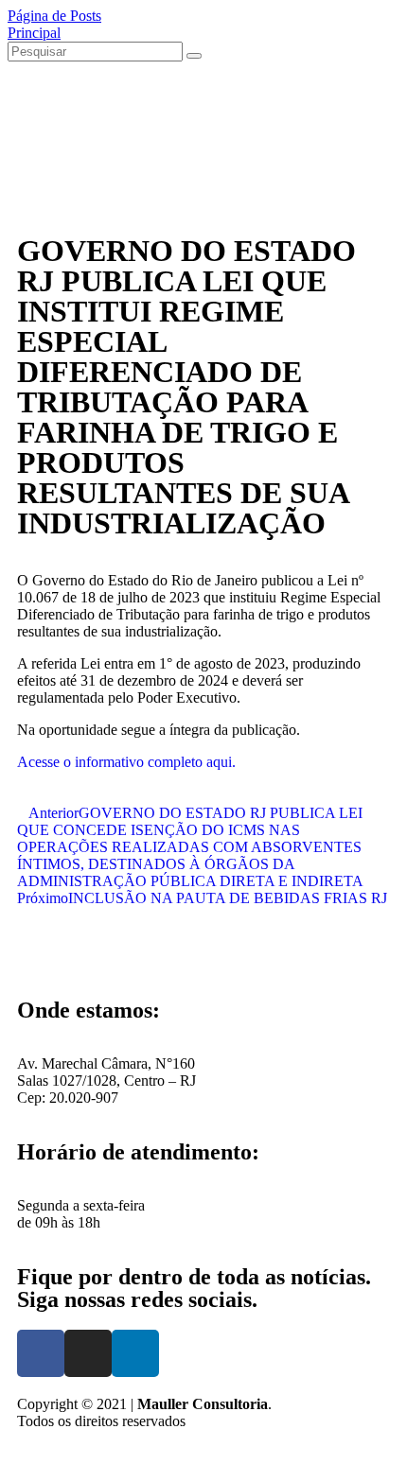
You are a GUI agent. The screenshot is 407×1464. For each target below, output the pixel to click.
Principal (34, 33)
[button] (48, 951)
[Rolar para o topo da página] (13, 1447)
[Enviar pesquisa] (194, 56)
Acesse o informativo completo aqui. (126, 762)
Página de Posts (54, 16)
